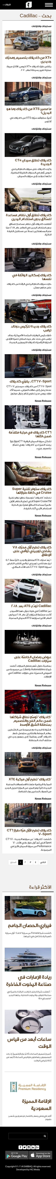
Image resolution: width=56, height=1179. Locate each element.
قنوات (8, 4)
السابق (13, 862)
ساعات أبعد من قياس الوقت (29, 1043)
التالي (43, 862)
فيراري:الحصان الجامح (29, 925)
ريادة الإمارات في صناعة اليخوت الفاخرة (28, 981)
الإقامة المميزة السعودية (36, 1105)
